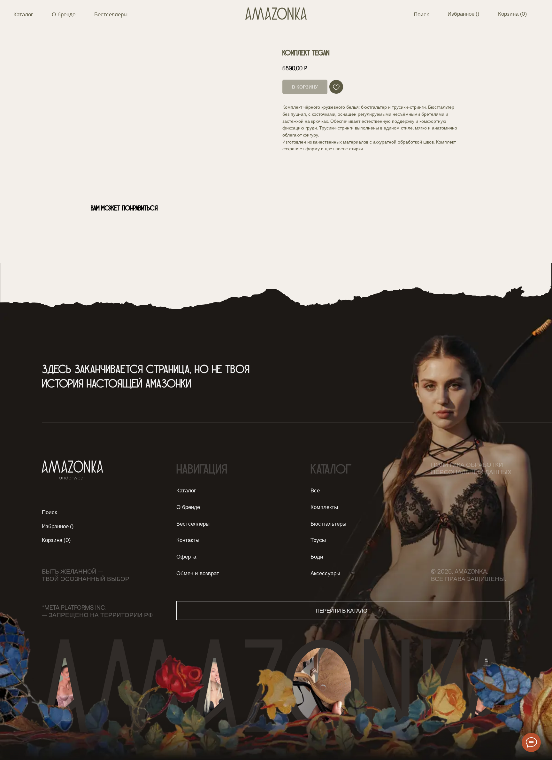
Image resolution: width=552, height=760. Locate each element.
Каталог (23, 14)
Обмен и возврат (197, 573)
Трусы (318, 540)
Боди (316, 556)
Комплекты (324, 507)
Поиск (421, 14)
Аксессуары (325, 573)
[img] (276, 13)
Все (315, 490)
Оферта (186, 556)
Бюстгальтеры (328, 523)
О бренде (63, 14)
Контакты (187, 540)
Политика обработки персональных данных (471, 468)
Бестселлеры (110, 14)
